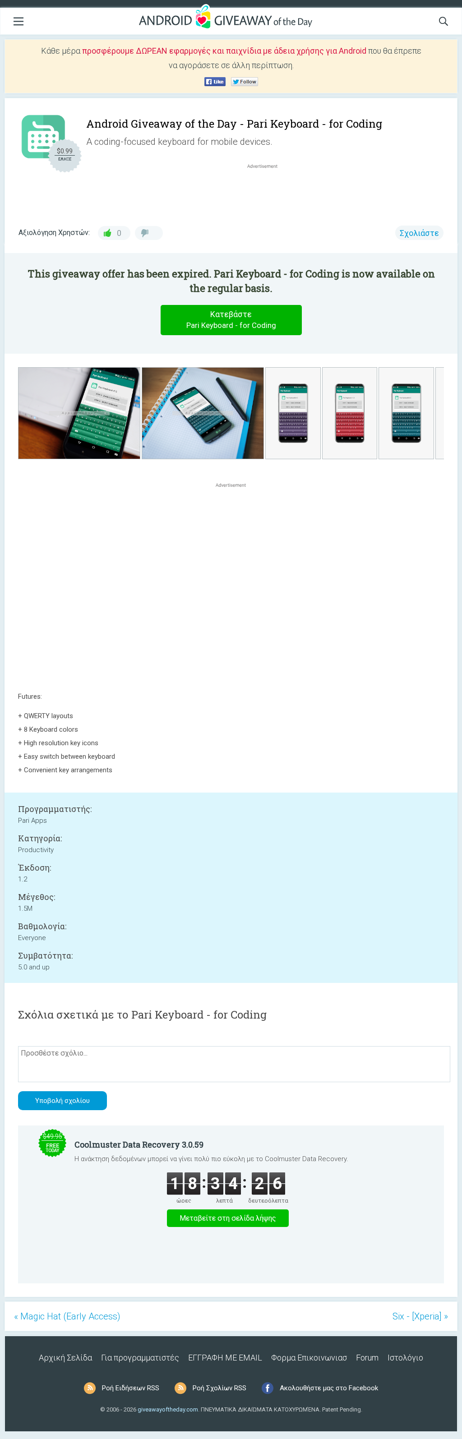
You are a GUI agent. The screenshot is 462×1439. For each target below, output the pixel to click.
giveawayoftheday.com (168, 1409)
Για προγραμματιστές (140, 1357)
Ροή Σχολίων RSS (219, 1388)
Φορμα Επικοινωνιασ (309, 1357)
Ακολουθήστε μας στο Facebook (329, 1388)
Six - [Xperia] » (420, 1316)
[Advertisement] (267, 192)
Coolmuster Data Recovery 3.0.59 (138, 1144)
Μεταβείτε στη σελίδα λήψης (228, 1218)
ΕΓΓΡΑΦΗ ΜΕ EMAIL (225, 1357)
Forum (367, 1357)
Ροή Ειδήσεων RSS (130, 1388)
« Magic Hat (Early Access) (67, 1316)
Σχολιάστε (419, 233)
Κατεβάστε (231, 319)
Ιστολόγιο (405, 1357)
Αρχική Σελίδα (65, 1357)
